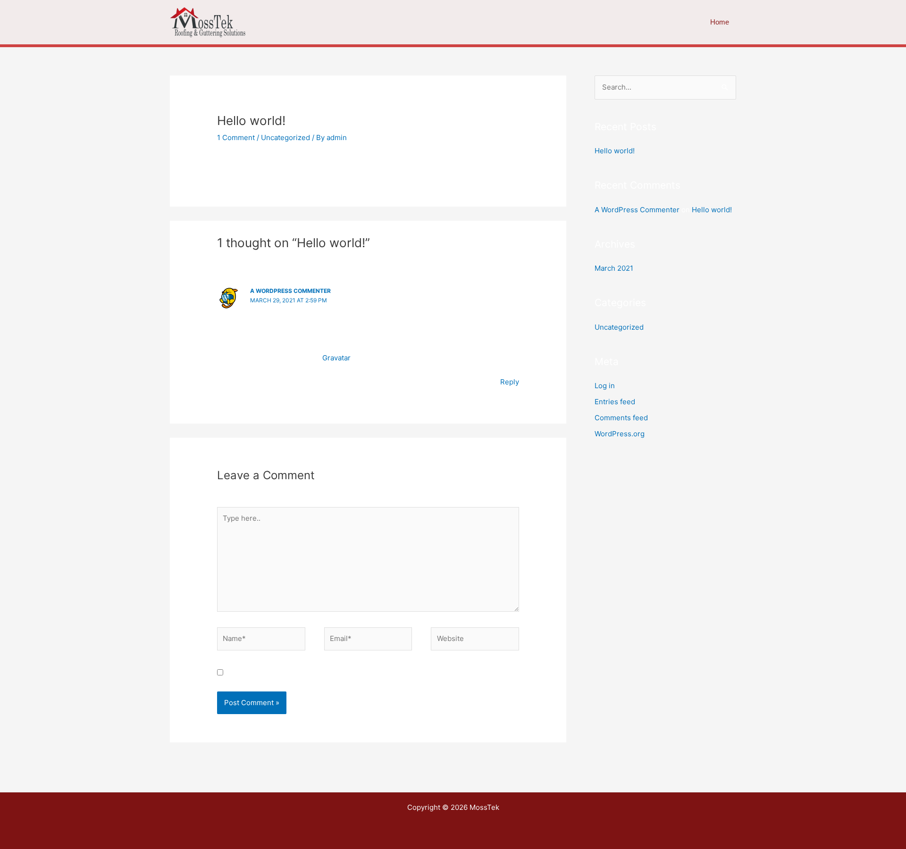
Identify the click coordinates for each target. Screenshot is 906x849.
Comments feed (621, 417)
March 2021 (614, 268)
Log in (605, 385)
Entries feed (615, 401)
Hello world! (615, 150)
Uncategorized (285, 137)
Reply (509, 381)
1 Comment (236, 137)
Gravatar (336, 357)
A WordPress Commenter (290, 290)
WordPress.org (620, 433)
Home (719, 22)
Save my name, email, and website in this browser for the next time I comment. (361, 672)
